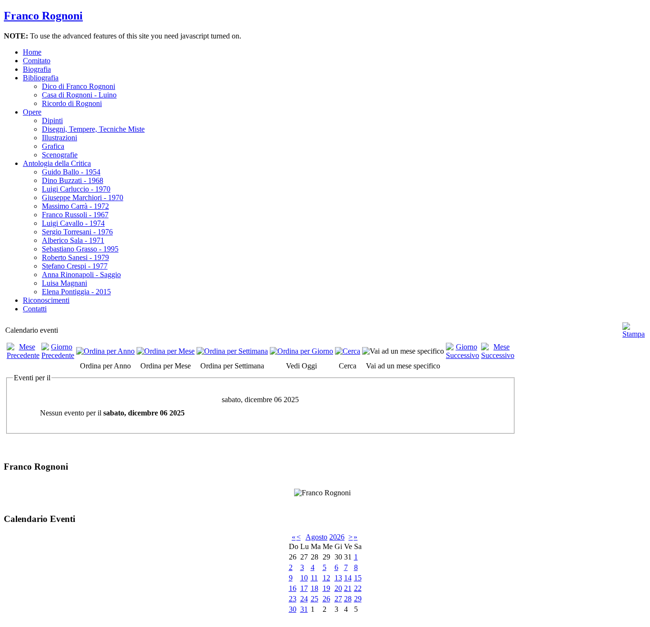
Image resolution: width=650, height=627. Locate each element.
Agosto (316, 537)
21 (348, 588)
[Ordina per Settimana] (232, 351)
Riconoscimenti (46, 300)
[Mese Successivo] (497, 355)
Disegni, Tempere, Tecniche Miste (93, 129)
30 (292, 609)
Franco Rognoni (43, 16)
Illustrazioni (59, 138)
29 (358, 599)
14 (348, 578)
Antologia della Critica (57, 163)
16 (292, 588)
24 (304, 599)
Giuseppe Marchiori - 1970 (82, 197)
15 (358, 578)
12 (326, 578)
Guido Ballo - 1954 (71, 172)
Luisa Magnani (64, 283)
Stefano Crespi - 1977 (75, 266)
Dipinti (52, 120)
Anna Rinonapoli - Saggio (81, 274)
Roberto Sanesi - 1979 (75, 257)
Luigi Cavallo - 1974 (73, 223)
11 (314, 578)
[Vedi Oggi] (301, 351)
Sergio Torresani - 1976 (77, 232)
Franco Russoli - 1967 (75, 215)
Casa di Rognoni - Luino (79, 95)
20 (338, 588)
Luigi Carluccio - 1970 (76, 189)
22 (358, 588)
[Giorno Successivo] (462, 355)
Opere (32, 112)
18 (314, 588)
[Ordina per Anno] (105, 351)
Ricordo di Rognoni (72, 103)
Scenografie (60, 155)
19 (326, 588)
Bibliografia (41, 78)
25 (314, 599)
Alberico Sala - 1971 (73, 240)
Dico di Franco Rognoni (78, 86)
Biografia (37, 69)
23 (292, 599)
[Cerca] (347, 351)
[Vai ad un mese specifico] (403, 351)
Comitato (36, 61)
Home (32, 52)
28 (348, 599)
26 (326, 599)
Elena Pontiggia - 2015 (76, 292)
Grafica (53, 146)
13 (338, 578)
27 (338, 599)
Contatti (35, 309)
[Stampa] (633, 326)
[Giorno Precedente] (57, 355)
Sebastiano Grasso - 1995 (80, 249)
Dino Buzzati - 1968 (72, 180)
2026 (337, 537)
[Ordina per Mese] (166, 351)
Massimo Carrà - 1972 (75, 206)
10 (304, 578)
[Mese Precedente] (23, 355)
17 (304, 588)
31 (304, 609)
